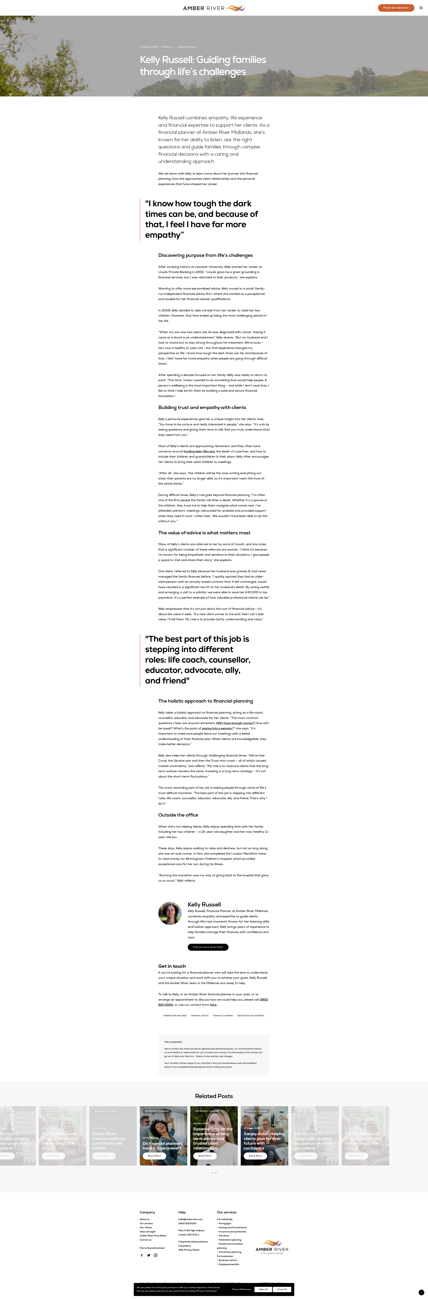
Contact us (145, 1240)
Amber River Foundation (153, 1236)
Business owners (228, 1260)
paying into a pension (217, 728)
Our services (146, 1223)
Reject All (263, 1289)
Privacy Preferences (241, 1289)
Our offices (146, 1227)
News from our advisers (250, 1016)
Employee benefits (229, 1264)
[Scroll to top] (421, 1292)
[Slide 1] (212, 1173)
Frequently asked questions (193, 1242)
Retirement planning (230, 1240)
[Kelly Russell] (170, 913)
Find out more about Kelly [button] (208, 947)
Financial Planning (186, 47)
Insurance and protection (232, 1232)
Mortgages (225, 1223)
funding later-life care (199, 451)
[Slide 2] (216, 1173)
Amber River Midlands (175, 1016)
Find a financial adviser (152, 1248)
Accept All (282, 1289)
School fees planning (230, 1252)
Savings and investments (233, 1227)
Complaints (184, 1246)
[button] (142, 1256)
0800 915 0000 (187, 1223)
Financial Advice (199, 1016)
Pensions (224, 1236)
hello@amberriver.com (190, 1219)
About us (144, 1219)
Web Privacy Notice (188, 1250)
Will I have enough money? (235, 723)
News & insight (148, 1232)
